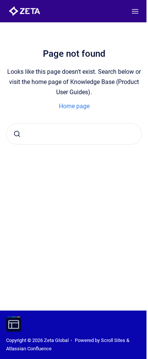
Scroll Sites (113, 340)
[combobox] (74, 134)
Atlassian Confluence (29, 348)
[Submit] (17, 134)
